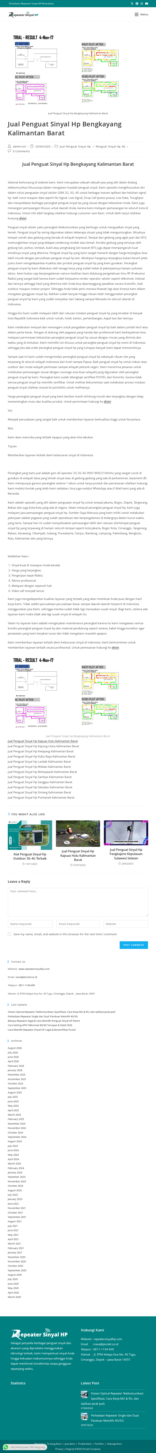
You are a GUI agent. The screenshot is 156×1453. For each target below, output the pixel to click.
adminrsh (19, 146)
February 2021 (16, 1248)
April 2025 (13, 1110)
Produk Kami (85, 1443)
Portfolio (99, 1443)
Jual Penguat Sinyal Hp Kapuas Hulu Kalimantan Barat (43, 741)
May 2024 (13, 1154)
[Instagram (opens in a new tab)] (141, 4)
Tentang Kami (54, 1443)
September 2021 (17, 1217)
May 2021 (13, 1234)
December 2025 (16, 1074)
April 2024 (13, 1159)
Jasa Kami (70, 1443)
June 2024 (13, 1150)
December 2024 (16, 1123)
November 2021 (17, 1208)
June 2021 (13, 1230)
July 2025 (13, 1096)
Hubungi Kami (114, 1443)
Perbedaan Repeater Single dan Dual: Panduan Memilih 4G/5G (43, 1016)
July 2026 (13, 1052)
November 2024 (17, 1128)
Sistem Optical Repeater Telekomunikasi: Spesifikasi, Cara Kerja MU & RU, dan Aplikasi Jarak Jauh (61, 1012)
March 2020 (14, 1297)
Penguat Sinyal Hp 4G (110, 146)
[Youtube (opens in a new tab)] (146, 4)
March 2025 (14, 1114)
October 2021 (15, 1212)
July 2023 (13, 1194)
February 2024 (16, 1168)
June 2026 (13, 1057)
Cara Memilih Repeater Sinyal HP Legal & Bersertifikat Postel (42, 1029)
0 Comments (21, 151)
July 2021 (13, 1226)
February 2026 (16, 1066)
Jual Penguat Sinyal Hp (75, 146)
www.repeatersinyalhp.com (34, 969)
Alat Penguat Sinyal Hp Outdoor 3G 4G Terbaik (30, 856)
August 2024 (15, 1141)
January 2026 (15, 1070)
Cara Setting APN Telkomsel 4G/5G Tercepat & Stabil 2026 (40, 1025)
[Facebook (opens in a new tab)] (137, 4)
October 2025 (15, 1083)
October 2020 (15, 1265)
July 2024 (13, 1146)
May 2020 (13, 1288)
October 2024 (15, 1132)
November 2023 (17, 1181)
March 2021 (14, 1243)
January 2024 (15, 1172)
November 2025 (17, 1079)
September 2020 (17, 1270)
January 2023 (15, 1199)
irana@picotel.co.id (26, 977)
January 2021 (15, 1252)
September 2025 (17, 1088)
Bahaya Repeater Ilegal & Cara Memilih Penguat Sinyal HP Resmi (44, 1020)
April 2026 (13, 1061)
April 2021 (13, 1239)
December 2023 (16, 1177)
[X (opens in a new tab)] (132, 4)
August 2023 (15, 1190)
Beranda (39, 1443)
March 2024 (14, 1163)
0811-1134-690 (27, 985)
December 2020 (16, 1257)
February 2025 (16, 1119)
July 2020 (13, 1279)
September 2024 (17, 1137)
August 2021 (15, 1221)
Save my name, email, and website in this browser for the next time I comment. (65, 934)
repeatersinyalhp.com (108, 1339)
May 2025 (13, 1105)
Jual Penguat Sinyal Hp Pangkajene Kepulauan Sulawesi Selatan (126, 854)
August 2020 (15, 1274)
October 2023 (15, 1185)
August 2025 (15, 1092)
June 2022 (13, 1203)
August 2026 (15, 1048)
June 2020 (13, 1283)
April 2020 (13, 1292)
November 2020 (17, 1261)
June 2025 (13, 1101)
